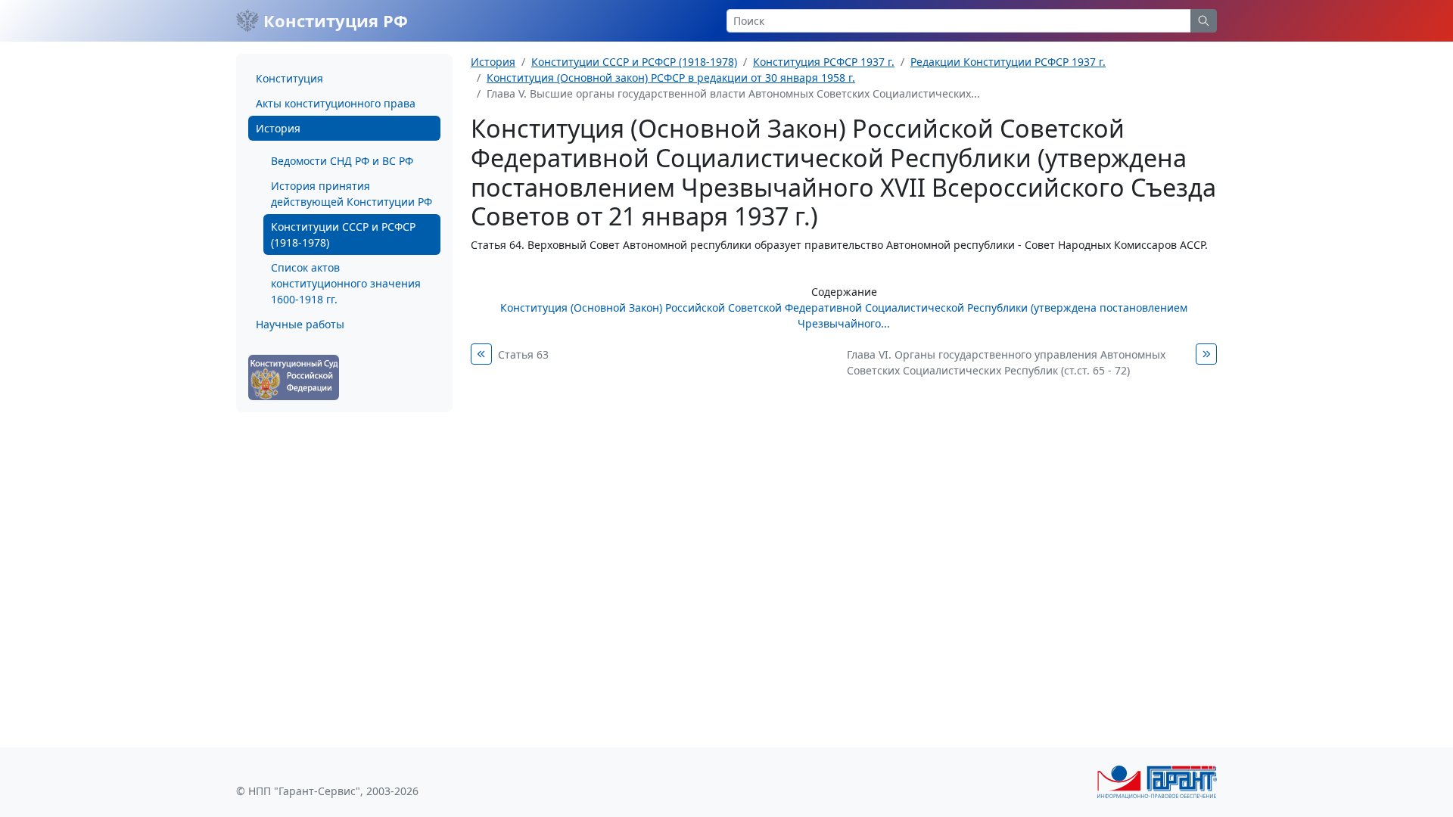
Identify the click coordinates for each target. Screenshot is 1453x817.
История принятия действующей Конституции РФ (351, 194)
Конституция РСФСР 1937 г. (824, 61)
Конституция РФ (333, 20)
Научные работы (300, 324)
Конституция (289, 78)
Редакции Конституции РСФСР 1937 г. (1008, 61)
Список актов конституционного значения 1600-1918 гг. (346, 283)
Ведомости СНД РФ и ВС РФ (342, 161)
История (278, 128)
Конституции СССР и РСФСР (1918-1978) (343, 234)
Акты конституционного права (335, 103)
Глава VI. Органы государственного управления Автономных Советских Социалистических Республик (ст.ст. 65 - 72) (1006, 362)
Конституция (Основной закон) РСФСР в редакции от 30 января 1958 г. (671, 77)
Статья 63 (523, 354)
